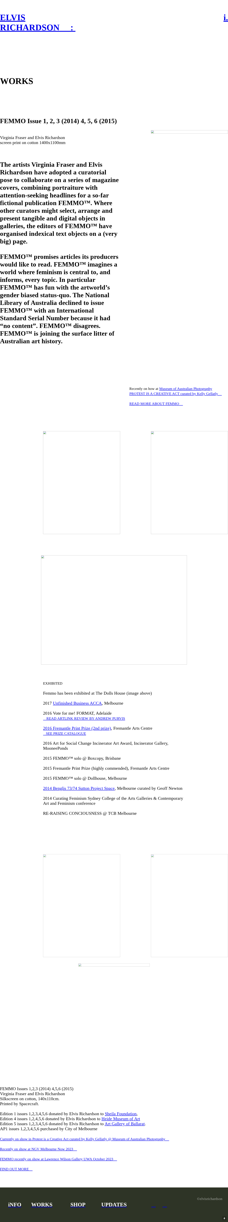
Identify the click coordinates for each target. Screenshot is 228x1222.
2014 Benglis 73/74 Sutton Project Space (79, 788)
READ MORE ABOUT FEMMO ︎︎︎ (156, 404)
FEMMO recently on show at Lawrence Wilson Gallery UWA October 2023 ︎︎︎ (58, 1159)
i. (225, 17)
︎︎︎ (84, 718)
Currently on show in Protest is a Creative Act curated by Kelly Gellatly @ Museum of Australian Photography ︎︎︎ (84, 1139)
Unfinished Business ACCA (77, 703)
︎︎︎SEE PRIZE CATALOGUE (64, 733)
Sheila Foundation (121, 1113)
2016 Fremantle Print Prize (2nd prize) (77, 728)
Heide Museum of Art (120, 1118)
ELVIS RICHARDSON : (37, 22)
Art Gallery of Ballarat (125, 1123)
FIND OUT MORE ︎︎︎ (16, 1169)
